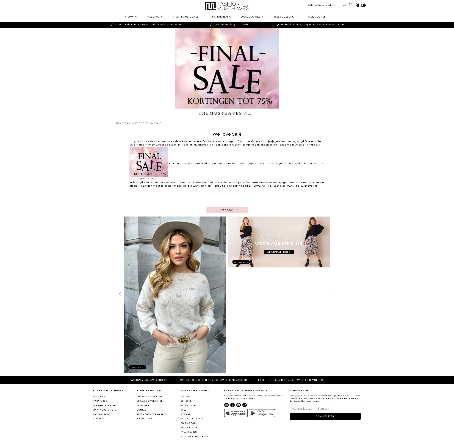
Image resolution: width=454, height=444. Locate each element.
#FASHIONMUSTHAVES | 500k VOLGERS (299, 380)
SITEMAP (186, 414)
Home (119, 123)
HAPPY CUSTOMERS (104, 410)
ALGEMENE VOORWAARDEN (153, 414)
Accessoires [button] (251, 16)
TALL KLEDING (189, 432)
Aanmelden (325, 416)
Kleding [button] (153, 16)
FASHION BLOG (102, 414)
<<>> (172, 163)
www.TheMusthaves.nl (302, 185)
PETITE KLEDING (190, 427)
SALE (183, 410)
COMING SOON (189, 423)
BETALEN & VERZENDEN (150, 401)
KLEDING (186, 396)
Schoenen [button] (220, 16)
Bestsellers (284, 16)
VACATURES (100, 401)
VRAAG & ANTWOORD (149, 396)
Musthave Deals (186, 16)
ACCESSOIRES (188, 405)
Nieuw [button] (129, 16)
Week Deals (317, 16)
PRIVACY (98, 418)
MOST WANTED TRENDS (194, 436)
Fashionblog (133, 123)
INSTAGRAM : (188, 380)
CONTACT (142, 410)
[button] (333, 294)
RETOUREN (143, 405)
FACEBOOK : (266, 380)
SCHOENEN (187, 401)
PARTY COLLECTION (192, 418)
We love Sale (153, 123)
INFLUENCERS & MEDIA (106, 405)
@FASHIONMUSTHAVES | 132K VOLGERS (223, 380)
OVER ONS (99, 396)
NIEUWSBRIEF (145, 418)
